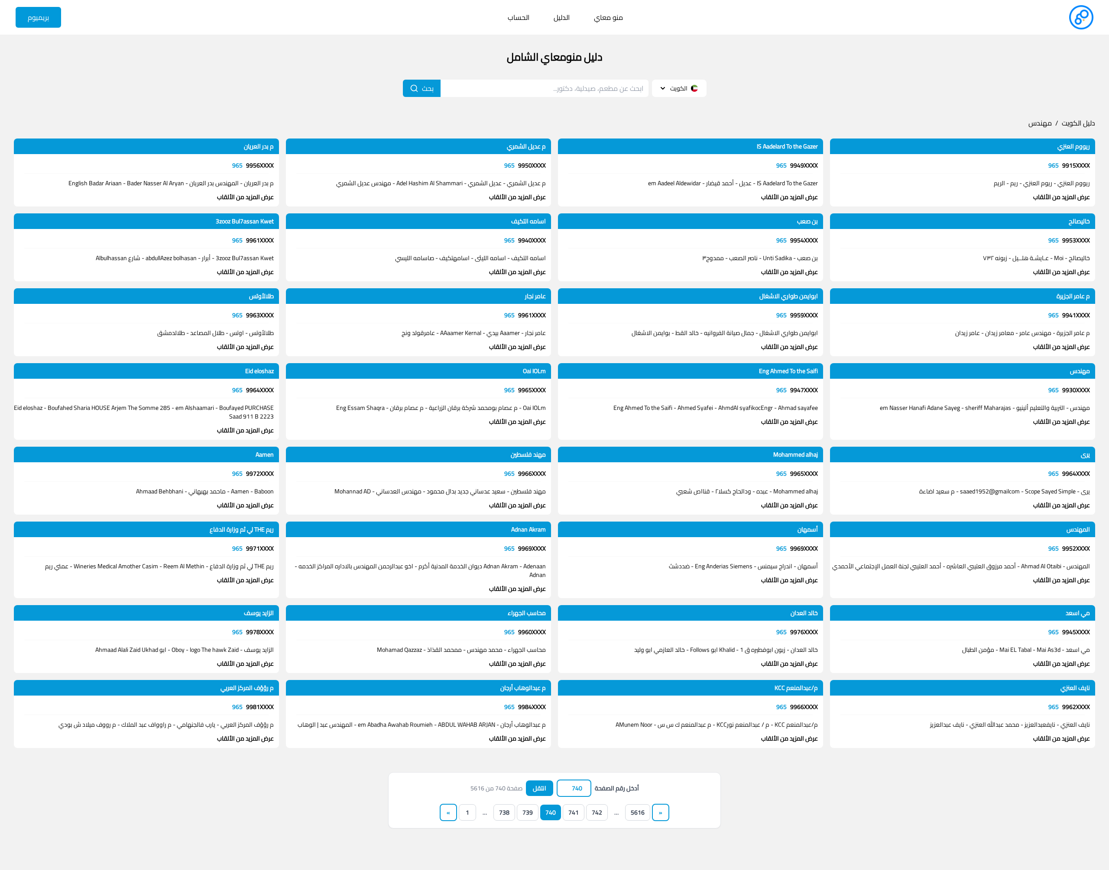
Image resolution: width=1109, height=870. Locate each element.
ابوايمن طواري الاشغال (788, 296)
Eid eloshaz (259, 371)
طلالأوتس (261, 296)
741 (573, 812)
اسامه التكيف (528, 221)
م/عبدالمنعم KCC (796, 687)
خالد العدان (804, 613)
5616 (638, 812)
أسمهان (808, 529)
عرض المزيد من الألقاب (1061, 197)
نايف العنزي (1075, 687)
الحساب (518, 17)
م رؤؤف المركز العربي (247, 687)
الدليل (562, 17)
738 (504, 812)
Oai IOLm (534, 371)
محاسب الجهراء (527, 613)
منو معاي (608, 17)
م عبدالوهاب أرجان (523, 687)
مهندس (1040, 123)
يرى (1085, 454)
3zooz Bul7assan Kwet (245, 221)
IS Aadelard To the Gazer (787, 146)
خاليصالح (1079, 221)
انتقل (539, 788)
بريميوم (38, 17)
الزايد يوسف (259, 613)
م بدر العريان (259, 146)
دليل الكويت (1078, 123)
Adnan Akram (528, 529)
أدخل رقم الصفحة (617, 788)
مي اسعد (1078, 613)
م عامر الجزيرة (1073, 296)
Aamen (265, 454)
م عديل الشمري (526, 146)
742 (597, 812)
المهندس (1078, 529)
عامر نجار (535, 296)
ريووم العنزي (1073, 146)
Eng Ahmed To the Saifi (788, 371)
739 (527, 812)
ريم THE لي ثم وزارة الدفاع (242, 529)
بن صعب (807, 221)
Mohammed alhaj (795, 454)
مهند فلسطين (528, 454)
